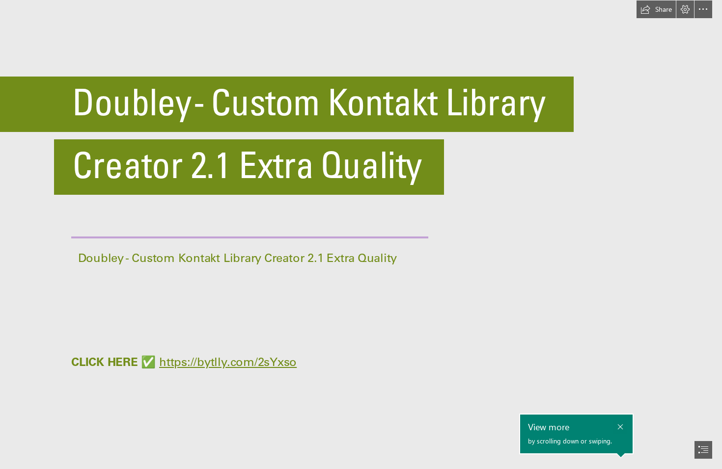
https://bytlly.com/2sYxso (228, 361)
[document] (361, 234)
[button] (656, 9)
